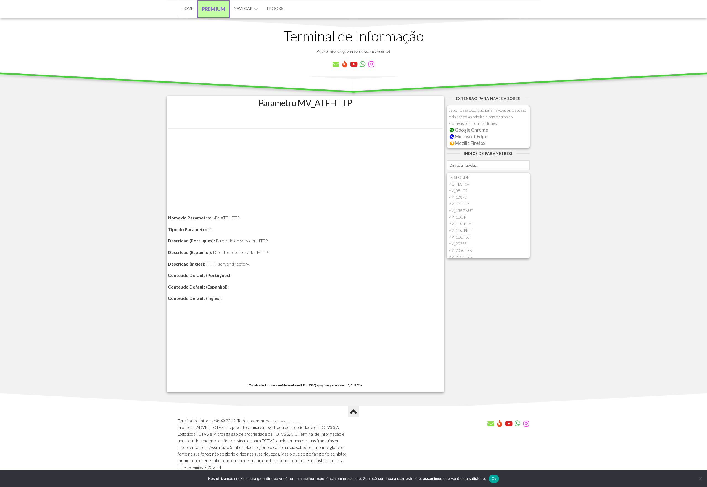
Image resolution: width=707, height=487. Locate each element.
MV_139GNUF (460, 210)
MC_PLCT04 (458, 184)
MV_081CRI (458, 190)
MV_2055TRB (460, 257)
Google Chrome (471, 130)
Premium (213, 9)
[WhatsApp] (362, 64)
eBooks (275, 8)
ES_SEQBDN (459, 177)
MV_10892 (457, 197)
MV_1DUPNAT (460, 223)
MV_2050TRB (460, 250)
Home (187, 8)
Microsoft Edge (470, 136)
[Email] (336, 64)
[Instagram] (371, 64)
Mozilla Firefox (469, 143)
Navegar (243, 8)
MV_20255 (457, 243)
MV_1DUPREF (460, 230)
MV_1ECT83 (459, 237)
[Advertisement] (305, 175)
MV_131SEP (458, 204)
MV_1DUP (457, 217)
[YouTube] (353, 64)
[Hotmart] (344, 64)
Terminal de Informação (353, 36)
